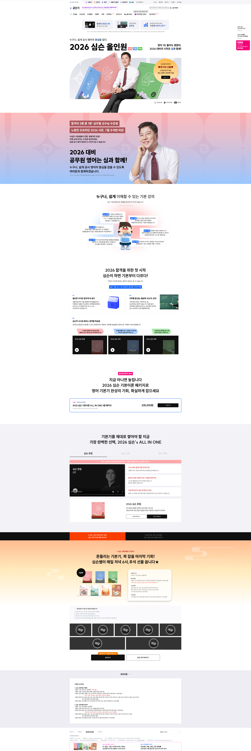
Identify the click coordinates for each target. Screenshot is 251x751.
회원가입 (161, 2)
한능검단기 (125, 2)
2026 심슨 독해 (148, 336)
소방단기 (98, 2)
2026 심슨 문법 (76, 336)
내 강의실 (179, 2)
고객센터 (173, 2)
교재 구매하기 (157, 516)
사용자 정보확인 (141, 740)
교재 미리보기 (136, 516)
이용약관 (80, 732)
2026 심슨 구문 (112, 336)
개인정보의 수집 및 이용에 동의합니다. (87, 609)
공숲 (132, 2)
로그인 (155, 2)
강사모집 (100, 732)
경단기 (105, 2)
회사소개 (72, 732)
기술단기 (90, 2)
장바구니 (167, 2)
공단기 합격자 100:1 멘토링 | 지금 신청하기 (159, 7)
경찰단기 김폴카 (114, 2)
